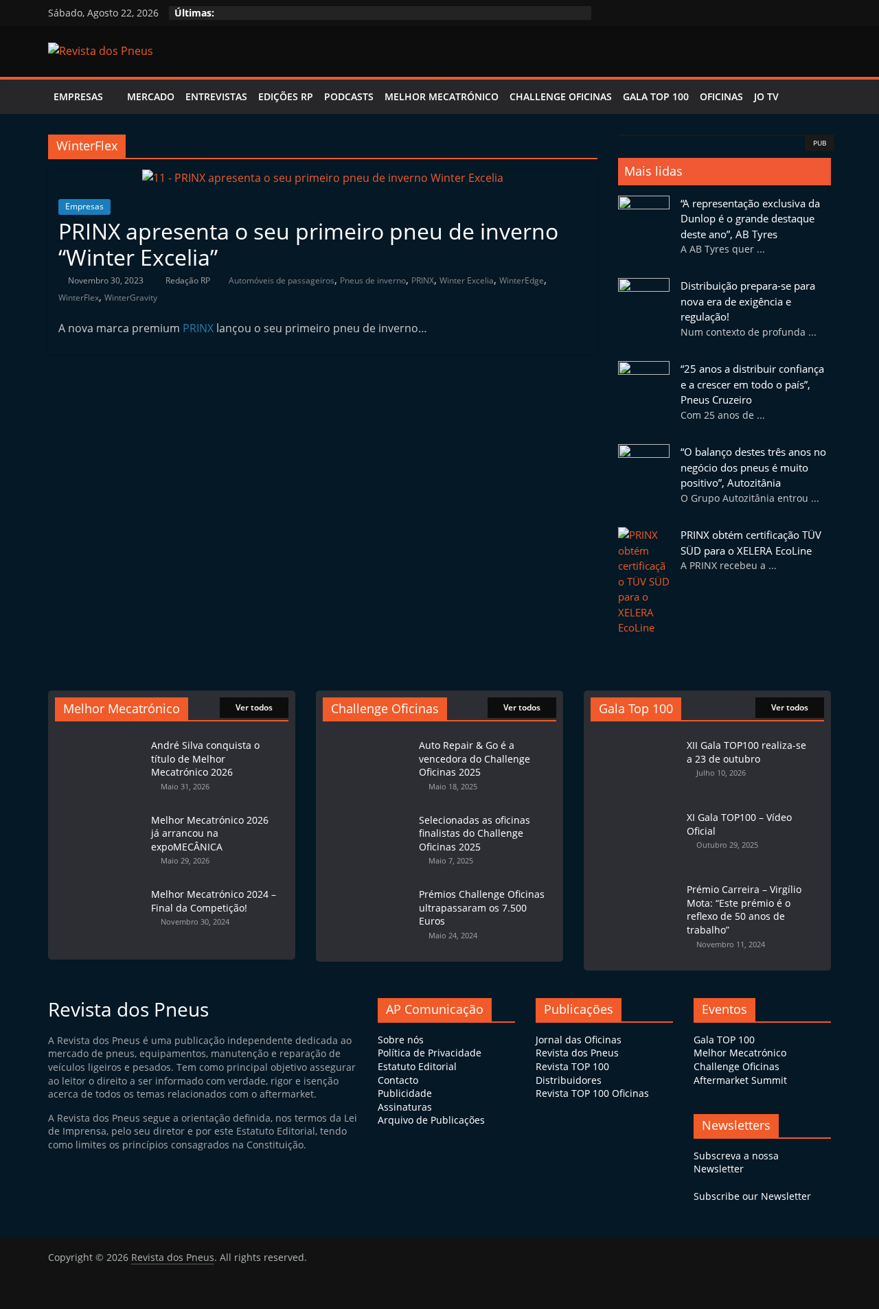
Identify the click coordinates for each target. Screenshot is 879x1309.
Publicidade (405, 1093)
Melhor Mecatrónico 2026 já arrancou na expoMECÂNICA (210, 833)
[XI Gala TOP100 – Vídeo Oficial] (635, 810)
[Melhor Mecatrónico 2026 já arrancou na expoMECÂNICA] (99, 813)
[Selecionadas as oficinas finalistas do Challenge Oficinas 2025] (367, 813)
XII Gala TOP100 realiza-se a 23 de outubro (746, 752)
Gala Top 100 (656, 96)
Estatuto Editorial (417, 1066)
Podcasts (349, 96)
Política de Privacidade (429, 1052)
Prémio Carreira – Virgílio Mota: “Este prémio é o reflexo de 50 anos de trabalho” (744, 909)
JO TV (766, 96)
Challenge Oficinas (561, 96)
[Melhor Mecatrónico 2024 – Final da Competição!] (99, 887)
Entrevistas (216, 96)
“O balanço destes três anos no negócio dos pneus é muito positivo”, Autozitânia (753, 467)
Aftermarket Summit (740, 1080)
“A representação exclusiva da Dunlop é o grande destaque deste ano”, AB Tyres (750, 218)
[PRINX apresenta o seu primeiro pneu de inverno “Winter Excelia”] (322, 177)
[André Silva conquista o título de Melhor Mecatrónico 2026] (99, 738)
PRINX (422, 280)
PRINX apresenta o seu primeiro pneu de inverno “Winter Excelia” (308, 244)
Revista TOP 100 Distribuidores (572, 1073)
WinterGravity (130, 297)
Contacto (398, 1080)
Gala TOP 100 (724, 1039)
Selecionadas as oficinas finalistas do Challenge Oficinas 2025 (474, 833)
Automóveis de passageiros (281, 280)
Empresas (78, 96)
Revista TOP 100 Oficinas (592, 1093)
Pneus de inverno (373, 280)
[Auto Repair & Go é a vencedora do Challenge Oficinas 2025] (367, 738)
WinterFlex (78, 297)
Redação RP (188, 280)
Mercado (150, 96)
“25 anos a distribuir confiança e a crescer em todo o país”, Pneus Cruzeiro (752, 384)
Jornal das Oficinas (578, 1039)
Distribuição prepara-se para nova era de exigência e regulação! (748, 301)
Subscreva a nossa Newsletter (736, 1162)
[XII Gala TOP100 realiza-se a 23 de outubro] (635, 738)
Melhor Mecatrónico (442, 96)
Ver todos (254, 707)
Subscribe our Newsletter (752, 1196)
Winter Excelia (467, 280)
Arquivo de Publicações (431, 1119)
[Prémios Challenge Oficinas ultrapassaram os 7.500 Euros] (367, 887)
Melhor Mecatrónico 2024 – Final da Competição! (213, 901)
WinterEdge (521, 280)
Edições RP (285, 96)
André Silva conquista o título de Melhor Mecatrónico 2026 (205, 758)
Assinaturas (405, 1106)
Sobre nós (401, 1039)
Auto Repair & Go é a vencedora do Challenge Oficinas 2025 (474, 758)
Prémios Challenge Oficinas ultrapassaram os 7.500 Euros (482, 907)
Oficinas (721, 96)
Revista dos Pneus (577, 1052)
